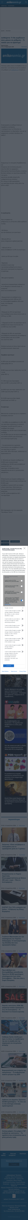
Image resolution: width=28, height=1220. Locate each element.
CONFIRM (8, 665)
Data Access (14, 671)
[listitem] (14, 577)
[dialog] (14, 610)
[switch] (22, 581)
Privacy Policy (22, 671)
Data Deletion (5, 671)
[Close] (24, 548)
